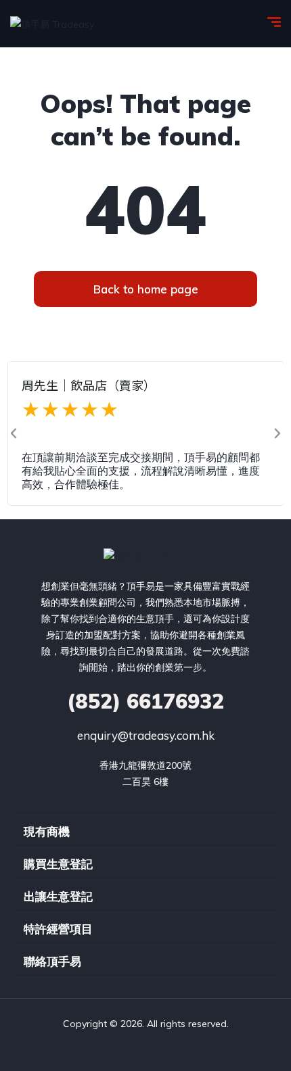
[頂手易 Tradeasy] (52, 23)
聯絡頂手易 (52, 961)
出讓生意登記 (58, 896)
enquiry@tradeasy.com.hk (146, 735)
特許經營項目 (58, 929)
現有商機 (47, 831)
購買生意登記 (58, 864)
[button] (13, 433)
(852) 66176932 (145, 701)
